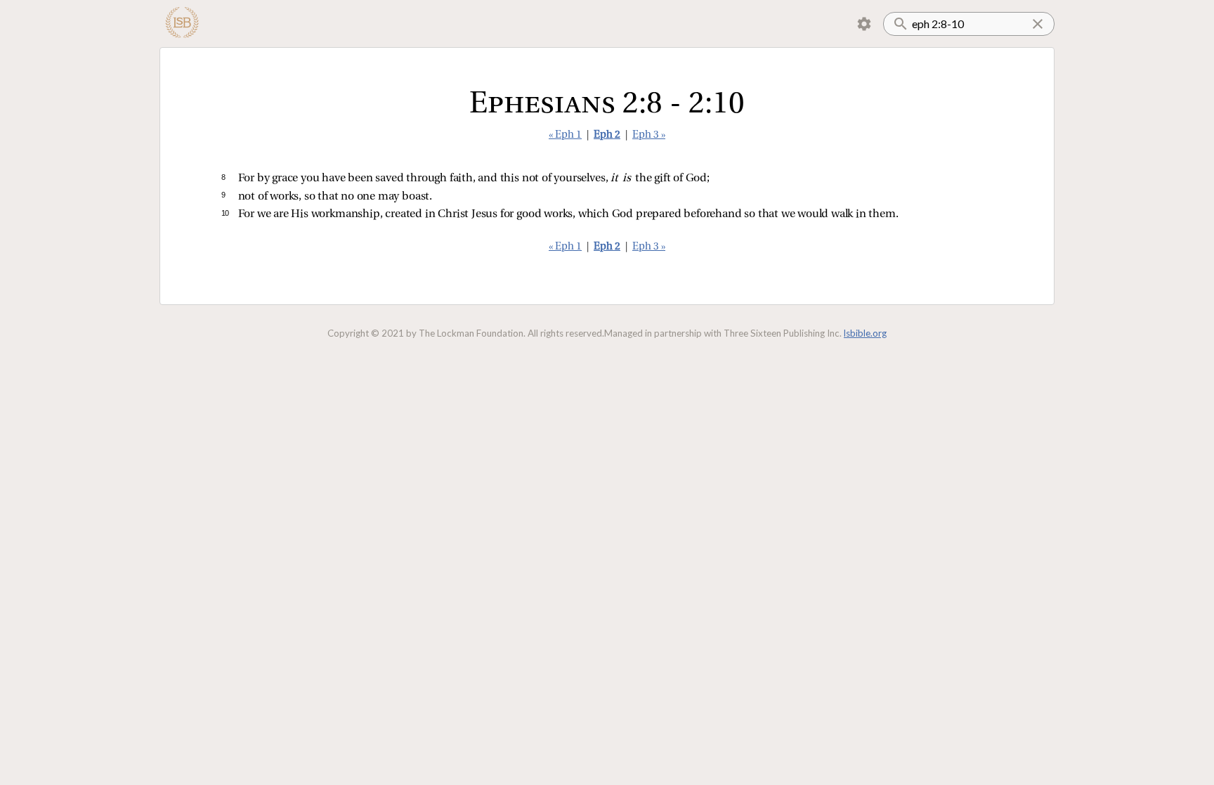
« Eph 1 (565, 135)
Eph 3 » (648, 135)
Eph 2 (607, 135)
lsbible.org (865, 333)
